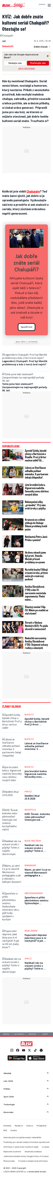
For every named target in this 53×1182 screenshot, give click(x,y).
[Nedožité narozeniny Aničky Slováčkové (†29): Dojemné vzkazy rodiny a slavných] (12, 643)
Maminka (6, 1034)
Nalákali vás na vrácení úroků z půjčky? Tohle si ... (35, 847)
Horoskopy (32, 1034)
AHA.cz (28, 791)
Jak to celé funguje (26, 68)
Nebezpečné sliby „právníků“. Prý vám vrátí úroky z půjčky (35, 505)
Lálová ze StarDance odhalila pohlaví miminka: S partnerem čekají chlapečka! (36, 472)
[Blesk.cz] (26, 1043)
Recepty (45, 1034)
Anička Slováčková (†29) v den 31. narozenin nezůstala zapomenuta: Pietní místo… (35, 593)
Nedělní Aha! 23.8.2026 (32, 797)
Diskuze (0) (7, 46)
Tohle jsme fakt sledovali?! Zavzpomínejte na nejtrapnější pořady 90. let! (24, 387)
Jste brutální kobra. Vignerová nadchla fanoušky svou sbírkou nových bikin (37, 489)
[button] (49, 5)
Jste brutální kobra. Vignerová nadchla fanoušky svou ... (36, 774)
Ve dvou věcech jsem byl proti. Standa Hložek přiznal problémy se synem (35, 557)
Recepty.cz (30, 809)
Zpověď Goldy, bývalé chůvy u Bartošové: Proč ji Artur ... (37, 721)
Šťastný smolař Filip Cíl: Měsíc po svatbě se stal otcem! (36, 610)
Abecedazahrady (34, 893)
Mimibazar (30, 865)
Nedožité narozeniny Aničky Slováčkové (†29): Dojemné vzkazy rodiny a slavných (36, 643)
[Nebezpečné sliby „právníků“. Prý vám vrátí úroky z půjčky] (12, 507)
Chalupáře (33, 191)
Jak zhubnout (19, 1034)
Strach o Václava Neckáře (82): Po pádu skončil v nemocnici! (36, 626)
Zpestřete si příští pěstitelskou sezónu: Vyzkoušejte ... (37, 900)
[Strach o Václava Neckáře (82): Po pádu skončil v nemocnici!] (12, 627)
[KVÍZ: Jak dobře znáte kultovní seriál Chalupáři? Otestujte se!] (6, 35)
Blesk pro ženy (33, 840)
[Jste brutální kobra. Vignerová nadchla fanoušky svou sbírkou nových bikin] (12, 489)
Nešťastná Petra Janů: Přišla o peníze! (36, 538)
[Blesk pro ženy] (13, 7)
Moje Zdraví (31, 930)
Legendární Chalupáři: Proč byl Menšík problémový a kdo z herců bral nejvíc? (24, 363)
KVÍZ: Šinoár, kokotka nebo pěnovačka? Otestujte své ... (37, 816)
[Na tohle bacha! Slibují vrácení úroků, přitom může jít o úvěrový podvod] (12, 574)
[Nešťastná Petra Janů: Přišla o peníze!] (12, 541)
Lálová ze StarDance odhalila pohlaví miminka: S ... (36, 746)
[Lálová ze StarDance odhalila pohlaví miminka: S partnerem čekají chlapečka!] (12, 472)
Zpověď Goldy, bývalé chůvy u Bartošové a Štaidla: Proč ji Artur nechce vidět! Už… (35, 455)
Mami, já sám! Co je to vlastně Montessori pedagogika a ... (37, 872)
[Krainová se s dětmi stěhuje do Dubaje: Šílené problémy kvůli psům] (12, 524)
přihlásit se (42, 4)
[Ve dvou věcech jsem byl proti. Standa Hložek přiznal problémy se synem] (12, 557)
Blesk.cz (29, 714)
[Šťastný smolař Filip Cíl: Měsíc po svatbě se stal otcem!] (12, 611)
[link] (12, 1051)
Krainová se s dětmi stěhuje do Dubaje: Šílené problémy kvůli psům (36, 524)
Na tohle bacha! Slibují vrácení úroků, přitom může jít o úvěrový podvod (36, 574)
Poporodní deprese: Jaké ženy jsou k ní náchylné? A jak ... (36, 937)
